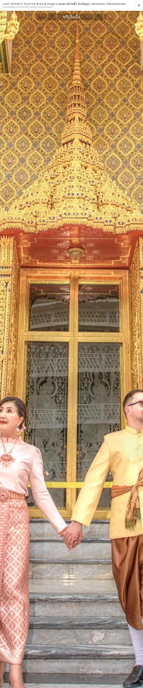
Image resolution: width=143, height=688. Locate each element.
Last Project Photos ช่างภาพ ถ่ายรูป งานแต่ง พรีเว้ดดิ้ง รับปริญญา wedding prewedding (64, 3)
